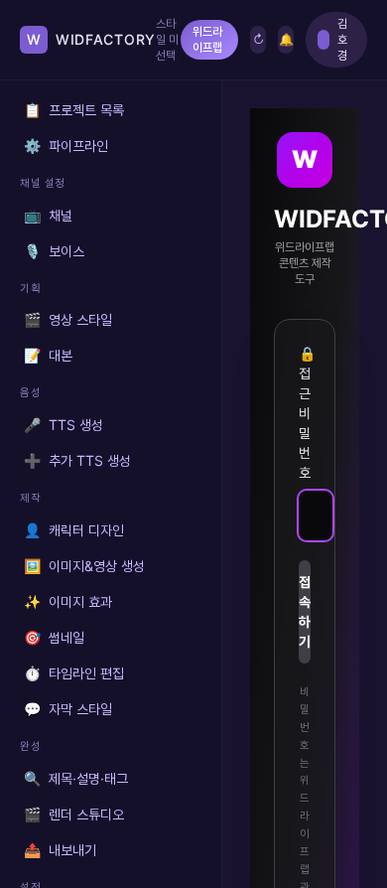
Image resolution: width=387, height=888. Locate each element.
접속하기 (305, 611)
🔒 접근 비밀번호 (305, 413)
